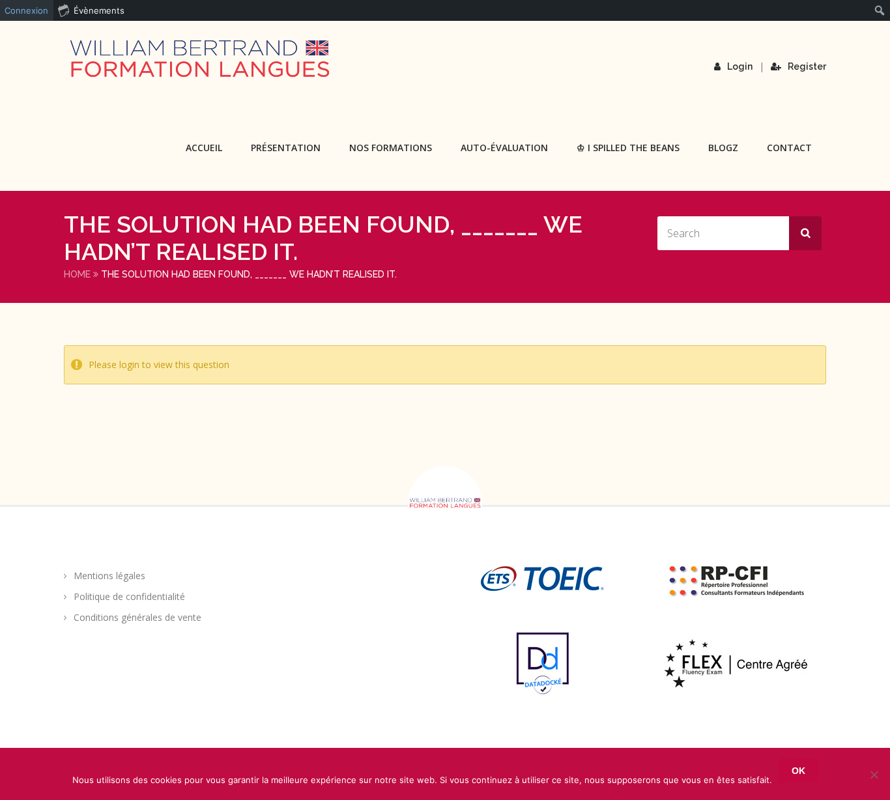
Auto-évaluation (504, 147)
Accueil (204, 147)
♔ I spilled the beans (628, 147)
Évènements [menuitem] (99, 10)
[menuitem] (880, 10)
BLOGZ (723, 147)
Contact (789, 147)
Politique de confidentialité (129, 596)
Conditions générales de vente (137, 617)
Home (77, 274)
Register (807, 66)
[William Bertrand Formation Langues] (199, 58)
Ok (798, 770)
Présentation (286, 147)
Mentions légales (109, 575)
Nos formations (390, 147)
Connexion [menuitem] (26, 10)
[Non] (873, 774)
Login (740, 66)
